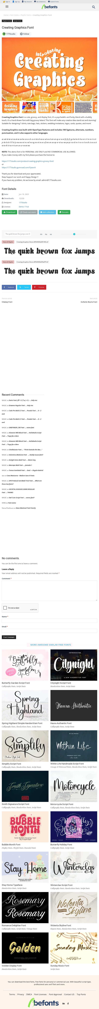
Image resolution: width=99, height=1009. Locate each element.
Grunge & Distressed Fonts (60, 767)
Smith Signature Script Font (15, 804)
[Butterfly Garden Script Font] (25, 665)
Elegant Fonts (55, 929)
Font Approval (55, 994)
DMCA (29, 994)
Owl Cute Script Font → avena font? (21, 498)
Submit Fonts (54, 2)
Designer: (8, 202)
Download (10, 212)
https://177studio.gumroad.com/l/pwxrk (19, 167)
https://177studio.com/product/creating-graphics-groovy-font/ (28, 161)
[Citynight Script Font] (73, 665)
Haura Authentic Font (61, 723)
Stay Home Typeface (12, 885)
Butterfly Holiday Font (61, 844)
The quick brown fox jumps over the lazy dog (50, 250)
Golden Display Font (12, 965)
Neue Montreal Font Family (26, 508)
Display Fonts (7, 848)
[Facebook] (68, 1004)
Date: (6, 194)
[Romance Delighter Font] (25, 907)
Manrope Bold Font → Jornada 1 (20, 465)
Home (6, 15)
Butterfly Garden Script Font (16, 683)
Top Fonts (81, 994)
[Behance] (64, 1004)
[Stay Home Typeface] (25, 867)
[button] (94, 8)
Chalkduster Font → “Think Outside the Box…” (25, 449)
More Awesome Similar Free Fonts (50, 644)
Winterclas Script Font (61, 885)
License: (7, 207)
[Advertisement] (20, 348)
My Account (28, 2)
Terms (12, 994)
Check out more (29, 212)
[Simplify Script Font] (25, 746)
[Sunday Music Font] (73, 948)
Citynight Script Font (60, 683)
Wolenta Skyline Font (60, 925)
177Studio (23, 202)
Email (5, 626)
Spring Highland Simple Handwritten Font (22, 723)
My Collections (41, 2)
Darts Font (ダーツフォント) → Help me (23, 400)
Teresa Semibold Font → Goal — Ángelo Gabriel (26, 470)
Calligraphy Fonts (8, 686)
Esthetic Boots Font (89, 302)
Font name (12, 503)
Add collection (48, 212)
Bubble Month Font (11, 844)
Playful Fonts (26, 15)
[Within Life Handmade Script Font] (73, 746)
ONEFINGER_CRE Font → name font (21, 427)
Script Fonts (17, 21)
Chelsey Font (7, 302)
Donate (64, 212)
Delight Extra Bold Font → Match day (22, 460)
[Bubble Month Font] (25, 826)
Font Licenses (40, 994)
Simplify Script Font (11, 764)
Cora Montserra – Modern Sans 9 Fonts (20, 475)
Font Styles (14, 15)
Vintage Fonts (32, 929)
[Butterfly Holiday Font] (73, 826)
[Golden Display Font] (25, 948)
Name (5, 616)
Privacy (20, 994)
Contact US (69, 994)
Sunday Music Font (59, 965)
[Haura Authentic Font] (73, 705)
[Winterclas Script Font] (73, 867)
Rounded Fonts (30, 848)
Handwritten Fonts (57, 686)
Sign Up (16, 2)
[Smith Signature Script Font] (25, 786)
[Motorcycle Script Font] (73, 786)
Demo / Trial (24, 207)
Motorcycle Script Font (61, 804)
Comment (7, 578)
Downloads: (9, 198)
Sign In (6, 2)
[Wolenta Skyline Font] (73, 907)
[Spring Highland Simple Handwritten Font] (25, 705)
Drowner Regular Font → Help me (21, 405)
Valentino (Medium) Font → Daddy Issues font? (26, 455)
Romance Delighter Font (14, 925)
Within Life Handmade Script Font (67, 763)
